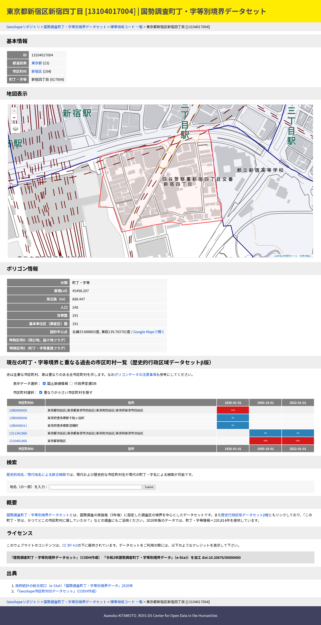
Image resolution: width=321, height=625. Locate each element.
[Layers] (15, 128)
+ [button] (14, 110)
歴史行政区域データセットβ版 (245, 514)
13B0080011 (18, 425)
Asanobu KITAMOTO (120, 615)
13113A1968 (18, 433)
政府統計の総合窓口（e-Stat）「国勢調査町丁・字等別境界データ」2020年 (74, 585)
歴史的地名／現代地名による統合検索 (36, 474)
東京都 (36, 62)
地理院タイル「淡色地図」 (297, 255)
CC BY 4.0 (70, 545)
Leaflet (277, 255)
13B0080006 (18, 417)
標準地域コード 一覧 (126, 26)
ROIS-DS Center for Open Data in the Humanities (177, 615)
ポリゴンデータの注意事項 (135, 374)
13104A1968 (18, 440)
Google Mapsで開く (149, 331)
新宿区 (36, 71)
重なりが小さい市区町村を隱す (68, 392)
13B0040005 (18, 410)
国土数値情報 (57, 383)
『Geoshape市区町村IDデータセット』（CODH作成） (56, 591)
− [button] (14, 117)
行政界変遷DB (85, 383)
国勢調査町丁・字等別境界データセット (75, 26)
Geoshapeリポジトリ (23, 26)
